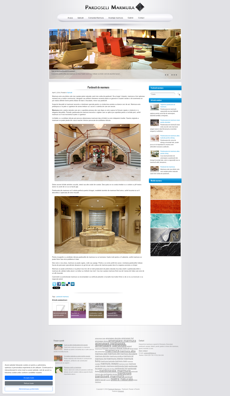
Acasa (70, 18)
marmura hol (100, 358)
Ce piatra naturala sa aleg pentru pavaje (77, 356)
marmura (112, 351)
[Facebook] (59, 284)
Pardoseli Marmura (114, 389)
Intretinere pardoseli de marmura (62, 71)
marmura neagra (109, 363)
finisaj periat (134, 349)
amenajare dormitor (113, 338)
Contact (141, 18)
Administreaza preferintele (29, 389)
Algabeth (121, 391)
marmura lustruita (108, 361)
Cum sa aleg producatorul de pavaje (76, 345)
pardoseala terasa (110, 374)
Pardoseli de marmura (167, 167)
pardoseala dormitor (108, 368)
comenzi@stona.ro (150, 353)
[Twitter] (54, 284)
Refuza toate (29, 383)
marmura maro (121, 361)
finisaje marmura (109, 348)
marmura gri (128, 356)
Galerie (130, 18)
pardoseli (124, 373)
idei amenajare (100, 351)
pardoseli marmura (62, 297)
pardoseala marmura (115, 371)
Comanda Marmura (96, 18)
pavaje (103, 380)
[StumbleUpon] (63, 284)
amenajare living (101, 341)
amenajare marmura (122, 340)
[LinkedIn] (73, 284)
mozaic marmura (107, 366)
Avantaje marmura (115, 18)
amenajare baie (100, 338)
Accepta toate (29, 378)
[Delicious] (68, 284)
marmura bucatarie (128, 354)
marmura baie (101, 354)
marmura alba (127, 351)
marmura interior (115, 358)
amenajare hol (127, 338)
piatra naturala (122, 379)
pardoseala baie (121, 366)
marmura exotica (116, 356)
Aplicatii (80, 18)
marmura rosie (123, 364)
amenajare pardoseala (110, 343)
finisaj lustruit (123, 348)
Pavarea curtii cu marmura (72, 367)
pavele (108, 380)
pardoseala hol (121, 368)
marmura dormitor (102, 356)
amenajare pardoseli (110, 345)
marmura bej (114, 353)
